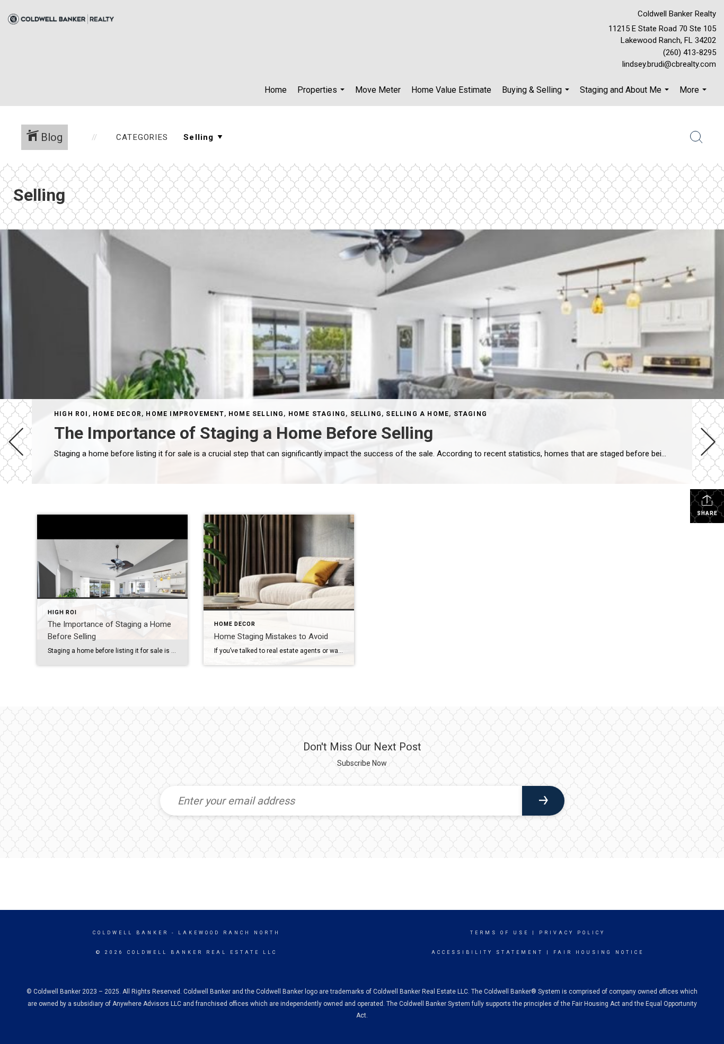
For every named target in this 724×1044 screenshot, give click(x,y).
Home (275, 90)
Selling (366, 414)
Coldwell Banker (131, 932)
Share (707, 513)
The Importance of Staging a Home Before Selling (243, 433)
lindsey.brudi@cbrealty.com (669, 64)
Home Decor (117, 414)
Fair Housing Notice (598, 952)
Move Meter (378, 90)
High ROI (71, 414)
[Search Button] (696, 137)
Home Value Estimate (451, 90)
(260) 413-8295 (689, 52)
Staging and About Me (626, 95)
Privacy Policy (572, 932)
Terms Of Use (499, 932)
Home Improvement (185, 414)
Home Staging (317, 414)
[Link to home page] (63, 19)
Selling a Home (417, 414)
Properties (322, 95)
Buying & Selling (537, 95)
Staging (470, 414)
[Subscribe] (543, 801)
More (694, 95)
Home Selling (256, 414)
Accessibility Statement (487, 952)
